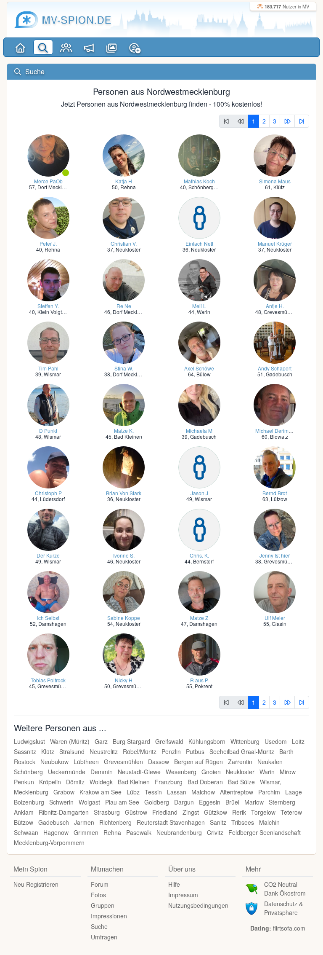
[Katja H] (124, 154)
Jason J (199, 492)
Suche (99, 926)
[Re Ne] (124, 279)
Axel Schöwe (199, 368)
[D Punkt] (48, 404)
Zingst (191, 812)
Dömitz (75, 782)
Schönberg (28, 771)
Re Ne (123, 305)
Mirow (288, 771)
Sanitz (218, 822)
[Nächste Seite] (287, 121)
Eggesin (209, 802)
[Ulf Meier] (275, 591)
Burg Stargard (131, 741)
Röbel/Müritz (139, 751)
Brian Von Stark (123, 492)
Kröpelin (50, 782)
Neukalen (270, 761)
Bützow (23, 822)
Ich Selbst (48, 617)
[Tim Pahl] (48, 341)
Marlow (254, 802)
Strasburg (107, 812)
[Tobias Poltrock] (48, 653)
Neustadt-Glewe (139, 771)
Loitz (298, 741)
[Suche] (43, 47)
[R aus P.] (199, 653)
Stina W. (123, 368)
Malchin (269, 822)
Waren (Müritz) (70, 741)
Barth (286, 751)
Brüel (232, 802)
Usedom (276, 741)
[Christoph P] (48, 466)
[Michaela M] (199, 404)
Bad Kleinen (128, 436)
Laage (293, 792)
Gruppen (102, 905)
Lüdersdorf (52, 498)
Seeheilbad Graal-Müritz (241, 751)
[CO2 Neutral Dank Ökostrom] (251, 888)
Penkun (24, 782)
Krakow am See (100, 792)
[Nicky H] (124, 653)
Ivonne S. (124, 555)
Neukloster (128, 249)
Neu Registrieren (35, 884)
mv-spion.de (76, 19)
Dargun (184, 802)
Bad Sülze (241, 782)
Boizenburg (29, 802)
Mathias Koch (199, 181)
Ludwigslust (29, 741)
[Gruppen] (66, 47)
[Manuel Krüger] (275, 217)
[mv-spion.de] (26, 19)
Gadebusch (279, 374)
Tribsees (242, 822)
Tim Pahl (48, 368)
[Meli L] (199, 279)
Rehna (128, 186)
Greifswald (169, 741)
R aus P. (199, 680)
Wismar (52, 374)
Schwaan (26, 832)
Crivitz (215, 832)
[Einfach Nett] (199, 217)
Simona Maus (275, 181)
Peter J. (48, 243)
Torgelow (263, 812)
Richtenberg (115, 822)
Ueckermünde (66, 771)
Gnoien (211, 771)
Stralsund (72, 751)
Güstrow (136, 812)
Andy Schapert (274, 368)
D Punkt (48, 430)
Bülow (203, 374)
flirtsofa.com (289, 928)
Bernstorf (203, 561)
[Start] (20, 47)
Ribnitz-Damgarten (64, 812)
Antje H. (275, 305)
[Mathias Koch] (199, 154)
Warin (203, 311)
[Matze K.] (124, 404)
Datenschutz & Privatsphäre (283, 908)
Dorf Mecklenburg (57, 186)
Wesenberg (181, 771)
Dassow (158, 761)
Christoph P (48, 492)
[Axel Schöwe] (199, 341)
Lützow (279, 498)
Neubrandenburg (179, 832)
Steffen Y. (48, 305)
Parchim (269, 792)
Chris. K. (199, 555)
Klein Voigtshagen (58, 311)
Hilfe (174, 884)
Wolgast (89, 802)
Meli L (199, 305)
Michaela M (199, 430)
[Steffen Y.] (48, 279)
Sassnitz (25, 751)
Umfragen (104, 937)
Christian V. (124, 243)
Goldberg (156, 802)
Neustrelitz (104, 751)
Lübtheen (86, 761)
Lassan (176, 792)
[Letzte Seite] (302, 121)
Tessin (153, 792)
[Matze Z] (199, 591)
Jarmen (84, 822)
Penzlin (171, 751)
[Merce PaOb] (48, 154)
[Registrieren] (134, 47)
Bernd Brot (274, 492)
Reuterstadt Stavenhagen (171, 822)
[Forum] (88, 47)
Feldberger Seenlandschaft (264, 832)
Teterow (291, 812)
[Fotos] (112, 47)
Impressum (183, 895)
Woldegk (101, 782)
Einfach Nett (199, 243)
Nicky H (123, 680)
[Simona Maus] (275, 154)
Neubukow (54, 761)
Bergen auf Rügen (198, 761)
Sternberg (282, 802)
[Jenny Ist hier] (275, 529)
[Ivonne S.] (124, 529)
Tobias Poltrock (48, 680)
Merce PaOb (48, 181)
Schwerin (61, 802)
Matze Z (199, 617)
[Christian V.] (124, 217)
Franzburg (169, 782)
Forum (100, 884)
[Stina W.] (124, 341)
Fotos (98, 895)
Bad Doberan (205, 782)
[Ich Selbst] (48, 591)
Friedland (164, 812)
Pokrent (203, 685)
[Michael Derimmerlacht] (275, 404)
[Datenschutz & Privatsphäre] (251, 907)
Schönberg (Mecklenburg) (218, 186)
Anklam (24, 812)
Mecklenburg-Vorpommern (49, 842)
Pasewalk (138, 832)
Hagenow (56, 832)
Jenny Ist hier (274, 555)
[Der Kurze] (48, 529)
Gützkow (215, 812)
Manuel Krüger (275, 243)
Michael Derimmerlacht (281, 430)
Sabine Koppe (123, 617)
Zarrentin (240, 761)
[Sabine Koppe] (124, 591)
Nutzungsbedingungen (198, 905)
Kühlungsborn (206, 741)
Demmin (101, 771)
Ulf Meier (275, 617)
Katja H (123, 181)
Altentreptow (236, 792)
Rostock (24, 761)
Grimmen (86, 832)
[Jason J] (199, 466)
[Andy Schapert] (275, 341)
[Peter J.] (48, 217)
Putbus (195, 751)
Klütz (279, 186)
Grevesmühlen (280, 311)
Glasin (279, 623)
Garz (101, 741)
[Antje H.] (275, 279)
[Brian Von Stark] (124, 466)
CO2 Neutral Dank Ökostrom (285, 888)
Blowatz (279, 436)
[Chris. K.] (199, 529)
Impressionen (109, 916)
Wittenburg (244, 741)
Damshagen (52, 623)
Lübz (133, 792)
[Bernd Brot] (275, 466)
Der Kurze (48, 555)
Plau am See (122, 802)
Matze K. (124, 430)
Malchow (203, 792)
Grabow (63, 792)
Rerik (239, 812)
